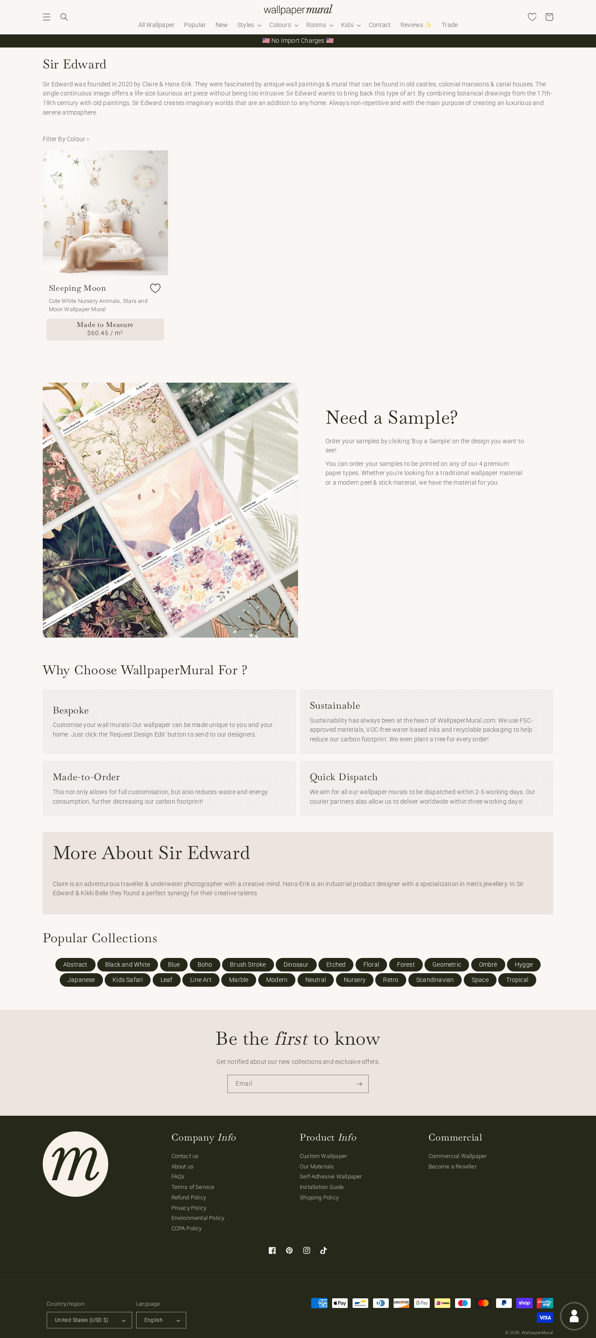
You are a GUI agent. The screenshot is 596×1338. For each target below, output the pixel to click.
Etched (336, 964)
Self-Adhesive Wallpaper (331, 1176)
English (153, 1320)
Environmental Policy (198, 1218)
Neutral (315, 980)
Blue (174, 964)
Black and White (127, 964)
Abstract (75, 964)
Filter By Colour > (66, 139)
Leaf (167, 980)
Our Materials (317, 1166)
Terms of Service (193, 1187)
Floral (371, 964)
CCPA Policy (186, 1228)
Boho (205, 964)
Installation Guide (322, 1187)
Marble (238, 980)
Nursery (355, 980)
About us (182, 1166)
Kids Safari (128, 980)
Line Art (201, 980)
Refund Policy (188, 1197)
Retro (390, 980)
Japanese (81, 980)
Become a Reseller (452, 1166)
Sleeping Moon (77, 288)
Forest (406, 964)
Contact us (185, 1156)
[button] (46, 17)
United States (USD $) (82, 1320)
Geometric (446, 964)
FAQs (178, 1176)
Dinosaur (296, 964)
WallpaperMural (537, 1333)
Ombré (488, 964)
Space (480, 980)
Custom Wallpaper (323, 1156)
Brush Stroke (248, 964)
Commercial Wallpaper (457, 1156)
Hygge (524, 964)
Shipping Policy (319, 1197)
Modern (277, 980)
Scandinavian (435, 980)
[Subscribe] (359, 1084)
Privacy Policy (189, 1208)
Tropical (517, 980)
